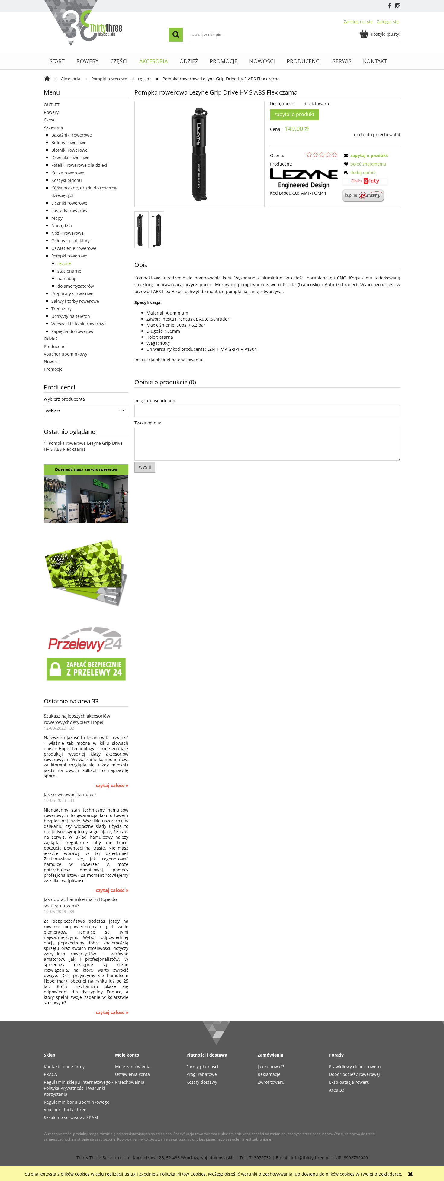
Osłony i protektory (70, 241)
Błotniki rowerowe (69, 150)
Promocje (53, 369)
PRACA (50, 1074)
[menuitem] (57, 61)
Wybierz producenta (64, 399)
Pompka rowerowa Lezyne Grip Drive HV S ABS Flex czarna (83, 446)
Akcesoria (53, 127)
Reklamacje (269, 1074)
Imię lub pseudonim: (155, 400)
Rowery (51, 112)
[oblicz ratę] (365, 183)
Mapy (57, 218)
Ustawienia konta (132, 1074)
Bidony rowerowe (68, 142)
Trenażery (61, 308)
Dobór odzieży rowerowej (354, 1074)
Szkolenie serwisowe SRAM (71, 1117)
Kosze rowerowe (67, 173)
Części (50, 120)
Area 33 (336, 1090)
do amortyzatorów (75, 286)
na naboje (67, 278)
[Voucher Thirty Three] (86, 572)
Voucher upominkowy (65, 354)
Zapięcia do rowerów (72, 331)
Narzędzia (61, 225)
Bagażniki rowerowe (71, 135)
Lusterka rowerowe (70, 210)
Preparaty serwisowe (72, 293)
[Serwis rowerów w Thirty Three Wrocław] (86, 498)
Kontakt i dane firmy (64, 1067)
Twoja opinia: (147, 423)
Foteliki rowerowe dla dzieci (79, 165)
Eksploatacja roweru (349, 1082)
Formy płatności (202, 1067)
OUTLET (52, 105)
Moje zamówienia (132, 1067)
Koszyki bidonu (66, 180)
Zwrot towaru (271, 1082)
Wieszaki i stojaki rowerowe (79, 324)
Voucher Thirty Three (65, 1109)
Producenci (55, 346)
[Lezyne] (304, 178)
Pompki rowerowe (69, 256)
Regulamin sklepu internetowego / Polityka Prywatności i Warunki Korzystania (78, 1088)
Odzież (51, 339)
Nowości (52, 361)
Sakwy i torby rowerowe (75, 301)
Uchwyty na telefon (70, 316)
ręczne (64, 263)
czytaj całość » (112, 785)
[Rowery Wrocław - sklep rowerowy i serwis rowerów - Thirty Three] (48, 79)
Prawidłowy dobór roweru (355, 1067)
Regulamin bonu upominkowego (76, 1102)
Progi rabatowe (201, 1074)
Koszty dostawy (201, 1082)
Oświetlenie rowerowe (73, 248)
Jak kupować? (271, 1067)
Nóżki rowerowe (67, 233)
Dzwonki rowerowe (70, 157)
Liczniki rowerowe (69, 203)
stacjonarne (69, 271)
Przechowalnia (129, 1082)
